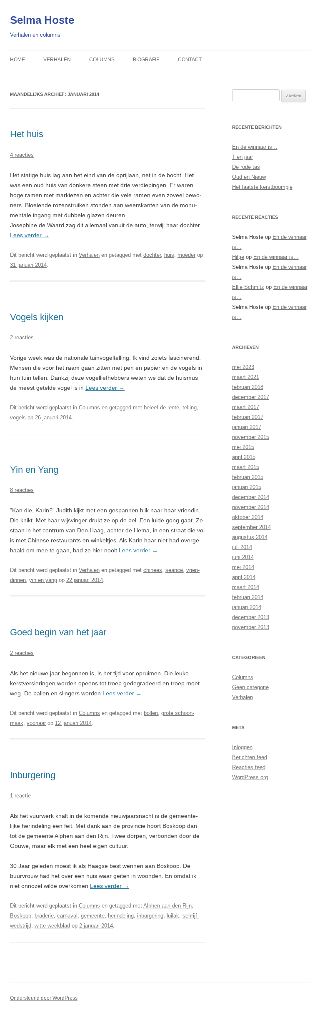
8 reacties (22, 490)
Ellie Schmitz (248, 287)
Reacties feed (248, 767)
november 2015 (250, 437)
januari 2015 (246, 487)
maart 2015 (245, 467)
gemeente (93, 916)
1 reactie (20, 795)
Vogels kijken (36, 317)
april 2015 (243, 457)
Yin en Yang (34, 469)
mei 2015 (243, 447)
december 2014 (250, 497)
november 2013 (250, 627)
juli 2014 (242, 547)
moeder (186, 255)
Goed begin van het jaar (58, 632)
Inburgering (32, 775)
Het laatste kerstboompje (262, 187)
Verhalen (57, 60)
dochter (152, 255)
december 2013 (250, 617)
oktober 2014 (247, 517)
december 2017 (250, 397)
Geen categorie (250, 687)
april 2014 (243, 577)
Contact (190, 60)
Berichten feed (249, 757)
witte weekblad (52, 926)
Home (17, 60)
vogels (18, 417)
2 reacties (22, 337)
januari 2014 (246, 607)
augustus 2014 (250, 537)
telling (189, 407)
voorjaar (36, 723)
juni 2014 (243, 557)
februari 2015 (247, 477)
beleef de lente (161, 407)
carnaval (67, 916)
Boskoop (20, 916)
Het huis (26, 134)
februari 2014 (247, 597)
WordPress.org (250, 777)
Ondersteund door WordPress (44, 998)
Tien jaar (242, 157)
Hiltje (238, 257)
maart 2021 (245, 377)
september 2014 (251, 527)
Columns (102, 60)
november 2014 (250, 507)
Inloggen (242, 747)
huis (169, 255)
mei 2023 (243, 367)
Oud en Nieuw (249, 177)
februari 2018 (247, 387)
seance (174, 570)
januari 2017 (246, 427)
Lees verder (29, 235)
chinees (152, 570)
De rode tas (246, 167)
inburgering (150, 916)
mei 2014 (243, 567)
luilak (173, 916)
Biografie (146, 60)
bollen (151, 713)
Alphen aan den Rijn (167, 906)
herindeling (121, 916)
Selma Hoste (42, 20)
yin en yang (43, 580)
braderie (44, 916)
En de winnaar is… (255, 147)
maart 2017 (245, 407)
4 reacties (22, 155)
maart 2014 (245, 587)
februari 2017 (247, 417)
